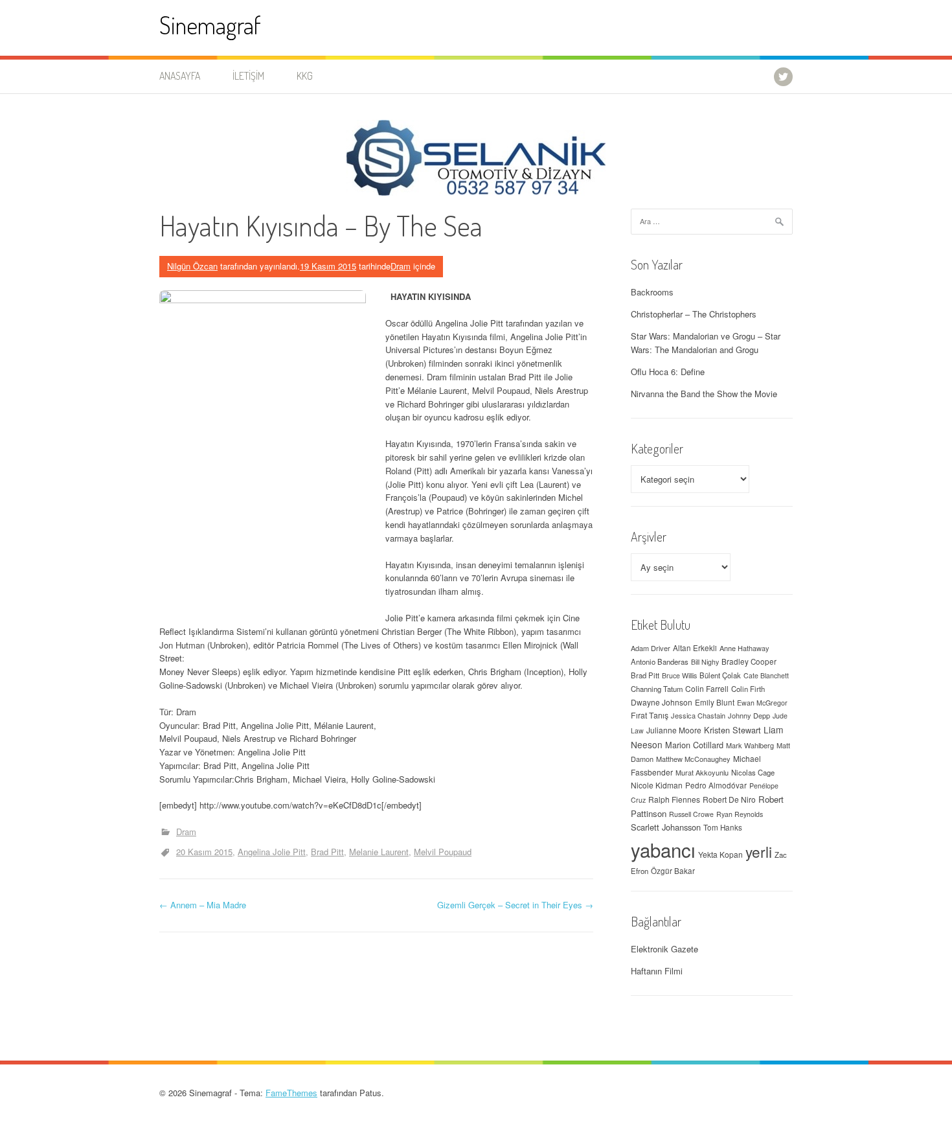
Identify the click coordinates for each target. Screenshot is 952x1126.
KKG (305, 75)
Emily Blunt (714, 702)
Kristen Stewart (732, 730)
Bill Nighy (705, 662)
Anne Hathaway (744, 648)
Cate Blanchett (766, 675)
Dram (401, 266)
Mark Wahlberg (750, 745)
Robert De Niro (729, 799)
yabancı (663, 849)
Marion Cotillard (694, 745)
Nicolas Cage (753, 772)
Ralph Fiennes (674, 799)
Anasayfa (179, 75)
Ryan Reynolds (739, 814)
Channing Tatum (657, 689)
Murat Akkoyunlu (702, 772)
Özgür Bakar (673, 871)
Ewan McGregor (762, 702)
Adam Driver (650, 648)
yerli (758, 851)
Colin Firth (748, 689)
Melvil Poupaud (442, 851)
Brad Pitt (327, 851)
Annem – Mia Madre (202, 905)
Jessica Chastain (698, 715)
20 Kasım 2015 (204, 851)
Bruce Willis (679, 675)
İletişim (248, 75)
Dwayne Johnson (661, 701)
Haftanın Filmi (657, 971)
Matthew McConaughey (693, 758)
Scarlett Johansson (666, 827)
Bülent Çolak (720, 675)
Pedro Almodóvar (716, 785)
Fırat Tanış (649, 715)
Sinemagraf (210, 25)
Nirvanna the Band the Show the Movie (704, 393)
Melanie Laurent (379, 851)
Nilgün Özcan (192, 266)
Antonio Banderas (659, 661)
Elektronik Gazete (664, 949)
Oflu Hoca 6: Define (668, 371)
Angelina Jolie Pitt (272, 851)
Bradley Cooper (748, 661)
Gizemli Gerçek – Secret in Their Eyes (515, 905)
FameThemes (291, 1092)
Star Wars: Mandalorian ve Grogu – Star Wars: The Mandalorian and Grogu (705, 343)
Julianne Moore (673, 729)
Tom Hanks (722, 827)
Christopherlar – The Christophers (693, 314)
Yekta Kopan (720, 854)
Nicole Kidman (657, 784)
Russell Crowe (691, 814)
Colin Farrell (707, 688)
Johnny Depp (749, 715)
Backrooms (652, 292)
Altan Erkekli (695, 648)
